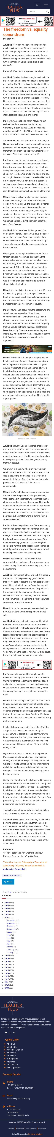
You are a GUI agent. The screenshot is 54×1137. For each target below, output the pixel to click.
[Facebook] (6, 1032)
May (8, 941)
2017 (7, 964)
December (11, 920)
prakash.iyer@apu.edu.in (14, 869)
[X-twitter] (10, 1032)
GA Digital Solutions (35, 1134)
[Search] (47, 11)
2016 (7, 967)
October (10, 926)
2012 (7, 979)
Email (9, 1095)
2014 (7, 973)
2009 (7, 988)
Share (9, 882)
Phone (10, 1082)
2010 (7, 985)
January (10, 953)
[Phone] (4, 1083)
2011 (7, 982)
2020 (7, 955)
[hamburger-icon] (37, 5)
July (8, 935)
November (11, 923)
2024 (7, 908)
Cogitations (7, 875)
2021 (7, 917)
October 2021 (16, 875)
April (8, 944)
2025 (7, 905)
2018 (7, 961)
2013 (7, 976)
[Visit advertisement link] (27, 349)
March (9, 947)
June (9, 938)
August (9, 932)
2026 (7, 903)
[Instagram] (14, 1032)
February (10, 950)
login (10, 892)
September (11, 929)
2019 (7, 958)
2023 (7, 911)
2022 (7, 914)
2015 (7, 970)
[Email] (4, 1096)
